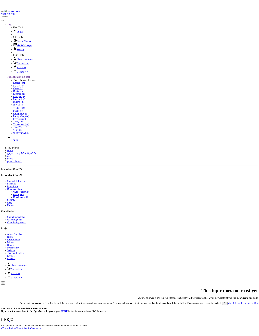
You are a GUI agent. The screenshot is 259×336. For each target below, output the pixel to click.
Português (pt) (20, 113)
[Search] (2, 20)
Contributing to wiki (16, 222)
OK (224, 303)
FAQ (9, 202)
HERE (64, 311)
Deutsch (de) (19, 91)
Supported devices (16, 181)
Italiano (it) (18, 102)
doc (9, 156)
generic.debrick (14, 161)
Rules (10, 237)
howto (10, 158)
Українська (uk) (21, 124)
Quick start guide (21, 191)
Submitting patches (16, 217)
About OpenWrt (14, 234)
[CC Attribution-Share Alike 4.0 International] (7, 320)
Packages (11, 183)
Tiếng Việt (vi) (20, 127)
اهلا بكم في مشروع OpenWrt (21, 153)
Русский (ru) (19, 119)
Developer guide (21, 197)
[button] (9, 24)
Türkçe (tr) (18, 121)
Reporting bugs (14, 219)
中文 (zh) (17, 130)
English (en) (19, 83)
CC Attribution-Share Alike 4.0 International (22, 328)
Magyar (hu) (19, 99)
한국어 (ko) (19, 108)
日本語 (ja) (18, 104)
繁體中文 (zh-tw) (21, 133)
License (11, 255)
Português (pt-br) (21, 116)
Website (11, 250)
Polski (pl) (18, 111)
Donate (10, 245)
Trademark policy (15, 253)
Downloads (12, 186)
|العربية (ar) (18, 85)
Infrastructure (13, 239)
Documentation (14, 189)
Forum (10, 205)
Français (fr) (19, 96)
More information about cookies (243, 303)
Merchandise (13, 247)
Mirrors (10, 242)
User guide (18, 194)
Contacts (11, 258)
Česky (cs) (18, 88)
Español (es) (19, 93)
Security (11, 200)
